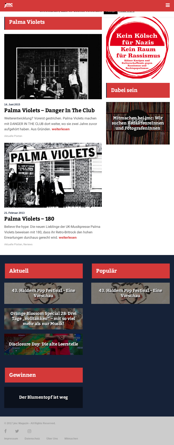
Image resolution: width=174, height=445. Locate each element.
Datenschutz (32, 439)
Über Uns (52, 439)
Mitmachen (71, 439)
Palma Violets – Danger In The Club (49, 110)
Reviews (27, 244)
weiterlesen (60, 129)
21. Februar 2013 (14, 212)
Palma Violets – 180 (29, 219)
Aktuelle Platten (13, 136)
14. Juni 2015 (12, 104)
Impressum (11, 439)
